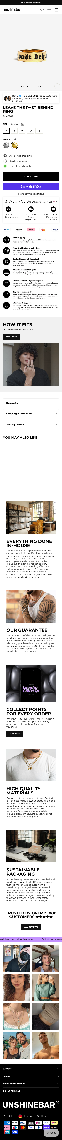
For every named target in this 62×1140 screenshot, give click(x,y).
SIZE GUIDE (11, 336)
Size (11, 124)
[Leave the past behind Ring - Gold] (9, 485)
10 (30, 130)
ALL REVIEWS (31, 927)
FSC (36, 879)
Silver (6, 145)
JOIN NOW (14, 733)
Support (7, 1069)
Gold (14, 145)
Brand (6, 1076)
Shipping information (19, 413)
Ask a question (15, 424)
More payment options (31, 193)
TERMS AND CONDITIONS (14, 1084)
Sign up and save (11, 1091)
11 (39, 130)
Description (13, 403)
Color (10, 139)
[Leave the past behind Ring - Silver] (5, 485)
